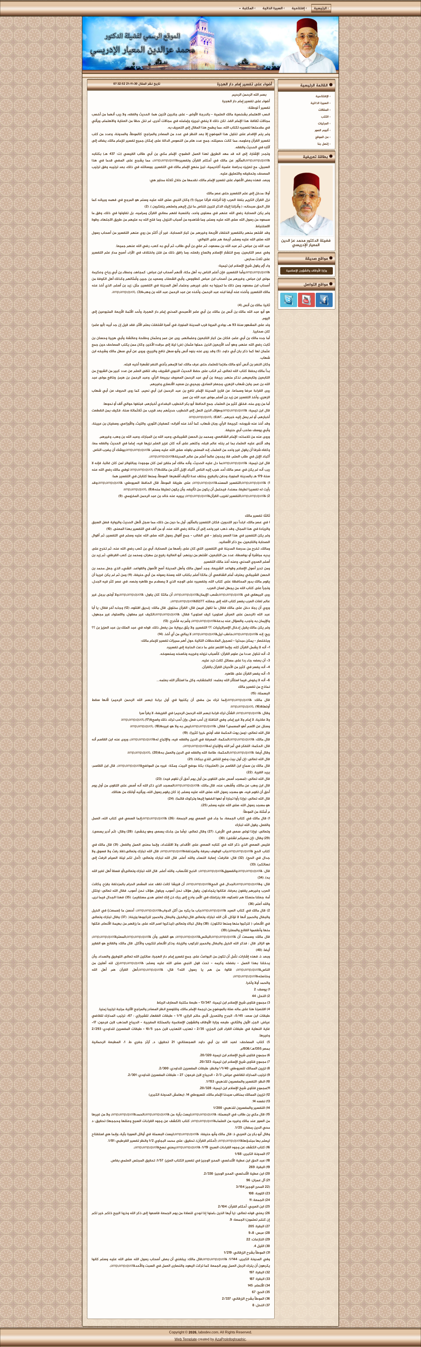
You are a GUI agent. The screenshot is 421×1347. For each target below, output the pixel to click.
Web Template (186, 1340)
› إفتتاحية (299, 8)
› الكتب (326, 117)
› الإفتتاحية (323, 96)
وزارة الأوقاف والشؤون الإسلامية (306, 270)
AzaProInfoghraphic (230, 1340)
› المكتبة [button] (248, 8)
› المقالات (324, 110)
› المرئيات (324, 123)
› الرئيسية (320, 8)
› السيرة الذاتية (273, 8)
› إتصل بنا (324, 144)
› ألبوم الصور (323, 130)
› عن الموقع (323, 137)
